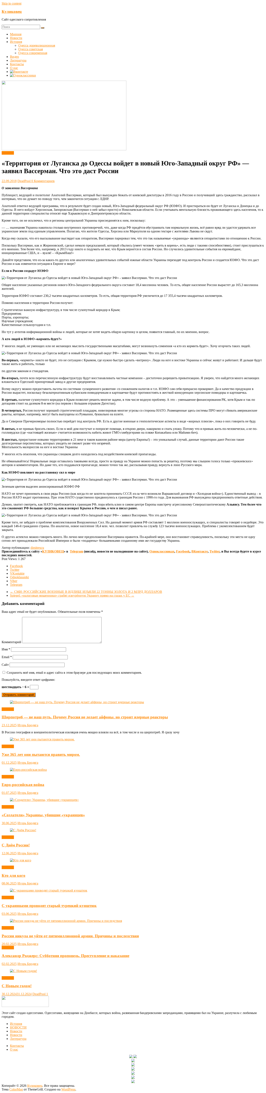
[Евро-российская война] (28, 769)
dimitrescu (37, 547)
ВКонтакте (199, 551)
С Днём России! (16, 845)
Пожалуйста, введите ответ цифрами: (28, 679)
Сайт (5, 664)
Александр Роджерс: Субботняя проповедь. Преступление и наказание (65, 956)
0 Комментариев (43, 181)
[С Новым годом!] (23, 971)
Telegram (76, 551)
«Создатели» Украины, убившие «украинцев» (43, 815)
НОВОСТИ (18, 1027)
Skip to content (11, 3)
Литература (18, 60)
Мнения (15, 34)
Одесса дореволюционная (36, 45)
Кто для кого (13, 875)
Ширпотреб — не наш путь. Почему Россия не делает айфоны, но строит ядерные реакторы (85, 717)
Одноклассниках (161, 551)
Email (7, 657)
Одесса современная (32, 53)
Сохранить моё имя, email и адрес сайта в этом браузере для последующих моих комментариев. (74, 672)
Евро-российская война (23, 784)
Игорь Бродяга (27, 725)
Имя (6, 649)
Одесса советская (30, 49)
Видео (14, 56)
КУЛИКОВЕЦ (53, 551)
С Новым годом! (17, 986)
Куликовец (12, 11)
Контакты (17, 64)
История (16, 41)
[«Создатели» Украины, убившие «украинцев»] (44, 800)
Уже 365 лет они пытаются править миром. (41, 754)
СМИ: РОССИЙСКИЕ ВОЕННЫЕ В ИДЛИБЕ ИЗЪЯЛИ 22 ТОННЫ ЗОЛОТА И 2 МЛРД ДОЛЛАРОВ (86, 591)
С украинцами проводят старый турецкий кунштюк (49, 905)
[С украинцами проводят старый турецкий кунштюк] (48, 890)
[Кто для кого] (20, 860)
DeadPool (24, 181)
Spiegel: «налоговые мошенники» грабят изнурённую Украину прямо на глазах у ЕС (72, 595)
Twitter (214, 551)
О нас (14, 68)
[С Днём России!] (23, 830)
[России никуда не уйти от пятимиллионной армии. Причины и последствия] (66, 921)
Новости (16, 38)
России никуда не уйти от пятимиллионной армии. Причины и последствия (70, 936)
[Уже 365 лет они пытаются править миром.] (42, 739)
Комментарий (11, 642)
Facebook (183, 551)
